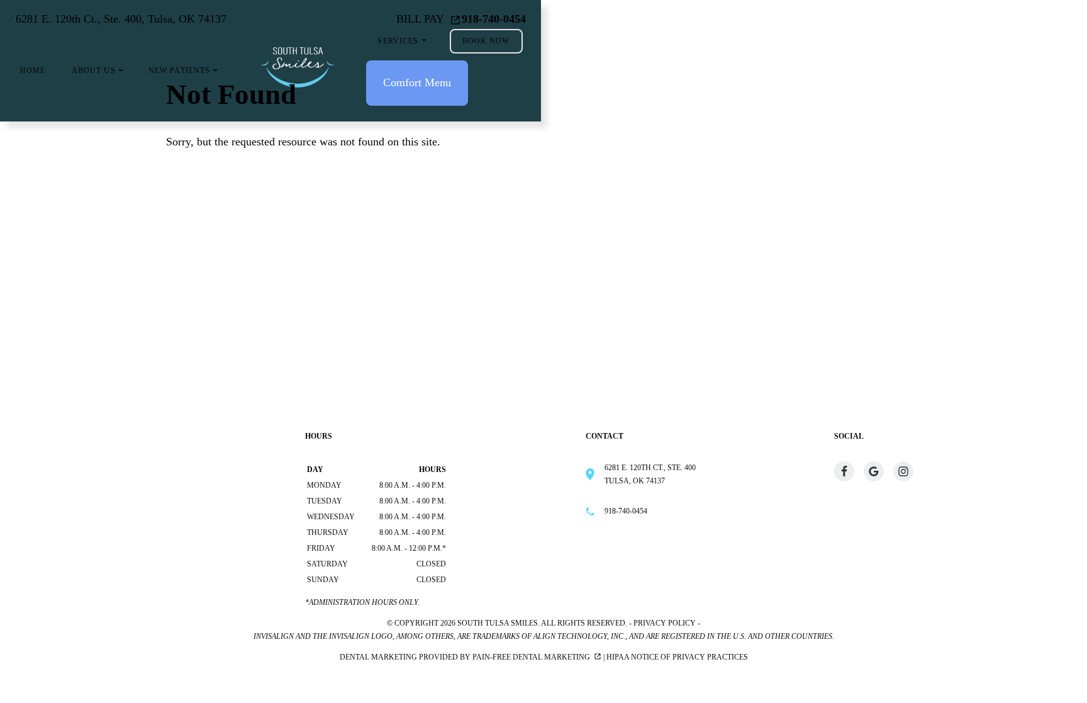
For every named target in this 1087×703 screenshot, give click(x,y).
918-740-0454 (494, 19)
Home (33, 70)
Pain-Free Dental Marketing (531, 657)
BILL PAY (420, 19)
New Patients (179, 70)
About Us (94, 70)
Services (397, 41)
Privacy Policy (664, 623)
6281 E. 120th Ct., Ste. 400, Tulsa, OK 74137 (121, 19)
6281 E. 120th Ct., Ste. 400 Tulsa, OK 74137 (650, 474)
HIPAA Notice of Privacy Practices (677, 657)
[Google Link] (874, 471)
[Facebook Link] (844, 471)
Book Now (486, 41)
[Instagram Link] (903, 471)
